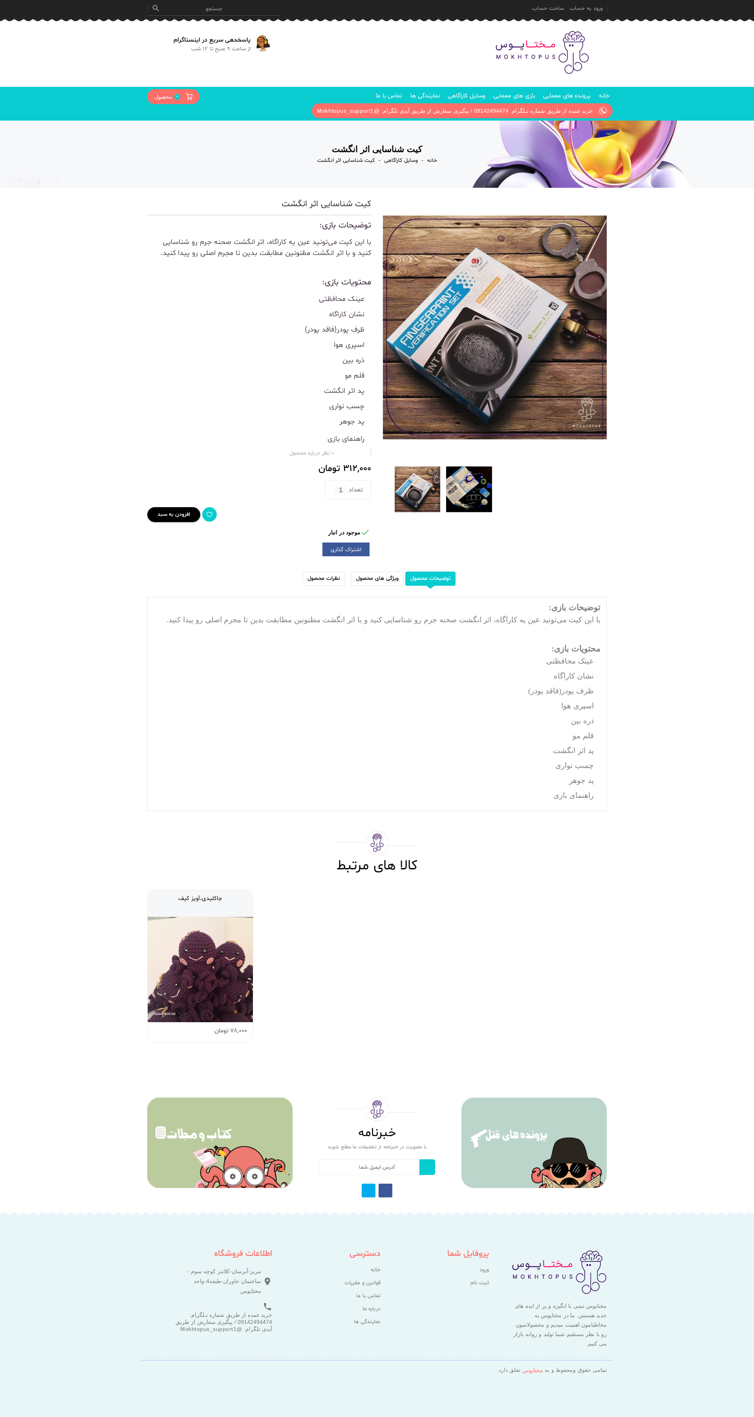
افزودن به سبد (173, 514)
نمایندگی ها (425, 96)
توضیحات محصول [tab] (430, 578)
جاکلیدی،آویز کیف (200, 899)
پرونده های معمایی (567, 96)
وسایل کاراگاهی (466, 96)
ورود (484, 1270)
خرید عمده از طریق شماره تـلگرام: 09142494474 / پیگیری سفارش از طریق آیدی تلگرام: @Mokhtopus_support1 (224, 1322)
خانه (604, 96)
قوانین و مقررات (362, 1283)
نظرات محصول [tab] (323, 578)
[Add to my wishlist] (209, 514)
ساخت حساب (548, 8)
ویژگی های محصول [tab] (377, 578)
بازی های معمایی (514, 96)
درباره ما (371, 1309)
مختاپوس (532, 1370)
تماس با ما (389, 96)
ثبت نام (479, 1283)
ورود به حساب (586, 8)
